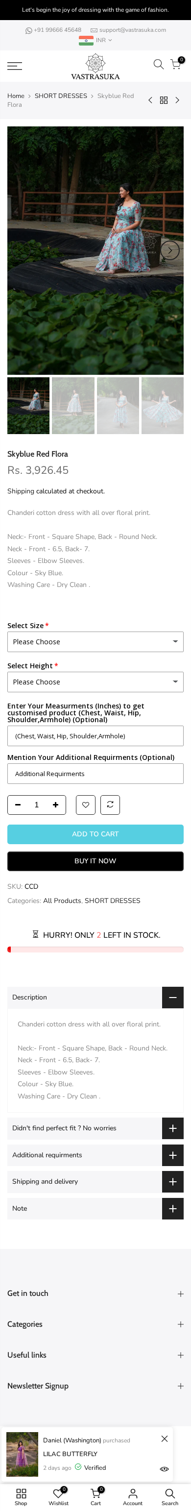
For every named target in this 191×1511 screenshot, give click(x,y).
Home (15, 96)
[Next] (170, 250)
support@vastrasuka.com (132, 30)
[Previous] (21, 250)
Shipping (20, 491)
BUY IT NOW (95, 861)
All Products (62, 901)
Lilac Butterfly (70, 1454)
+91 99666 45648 (58, 30)
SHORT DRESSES (61, 96)
